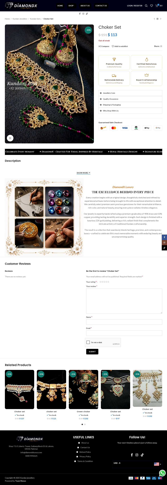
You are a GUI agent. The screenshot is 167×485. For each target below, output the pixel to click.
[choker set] (51, 389)
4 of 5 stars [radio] (106, 282)
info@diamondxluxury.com (31, 452)
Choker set (19, 411)
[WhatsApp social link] (161, 46)
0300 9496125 (31, 456)
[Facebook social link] (79, 14)
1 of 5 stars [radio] (100, 282)
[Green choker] (83, 389)
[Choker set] (19, 389)
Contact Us (85, 447)
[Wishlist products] (151, 5)
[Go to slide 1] (82, 424)
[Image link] (30, 439)
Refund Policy (85, 452)
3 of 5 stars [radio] (104, 282)
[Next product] (160, 19)
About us (85, 443)
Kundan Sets (35, 19)
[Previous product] (154, 19)
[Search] (146, 5)
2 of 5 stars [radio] (102, 282)
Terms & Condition (85, 461)
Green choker (83, 411)
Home (7, 19)
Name (89, 317)
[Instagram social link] (83, 14)
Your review (91, 286)
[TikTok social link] (87, 14)
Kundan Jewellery (20, 19)
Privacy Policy (85, 456)
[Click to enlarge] (10, 138)
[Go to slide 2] (85, 424)
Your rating (91, 282)
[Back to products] (157, 19)
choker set (51, 411)
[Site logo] (21, 5)
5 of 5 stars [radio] (108, 282)
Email (89, 328)
